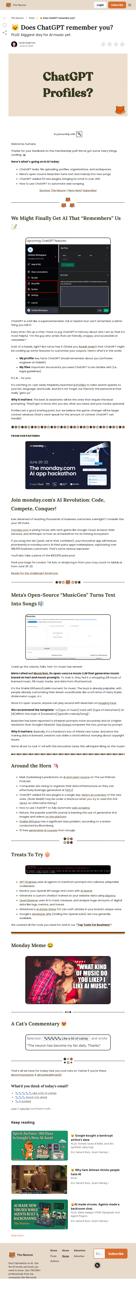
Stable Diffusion (29, 821)
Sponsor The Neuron (52, 190)
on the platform (55, 816)
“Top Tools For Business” (93, 925)
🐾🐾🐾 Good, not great (31, 1097)
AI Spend (86, 891)
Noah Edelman (27, 42)
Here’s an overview (94, 795)
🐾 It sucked (23, 1101)
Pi (93, 389)
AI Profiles (79, 385)
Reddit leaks (87, 346)
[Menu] (130, 4)
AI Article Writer (46, 909)
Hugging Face (107, 703)
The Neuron (17, 18)
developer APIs (41, 914)
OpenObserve (28, 900)
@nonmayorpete (22, 1075)
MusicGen (41, 673)
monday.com (20, 530)
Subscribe (117, 5)
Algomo (110, 895)
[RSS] (97, 1265)
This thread (64, 724)
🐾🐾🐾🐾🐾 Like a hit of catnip (35, 1093)
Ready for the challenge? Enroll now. (34, 573)
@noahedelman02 (49, 1075)
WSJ (69, 790)
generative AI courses (43, 830)
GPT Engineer (28, 882)
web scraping (81, 808)
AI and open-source (76, 777)
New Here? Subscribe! (82, 190)
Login (100, 5)
